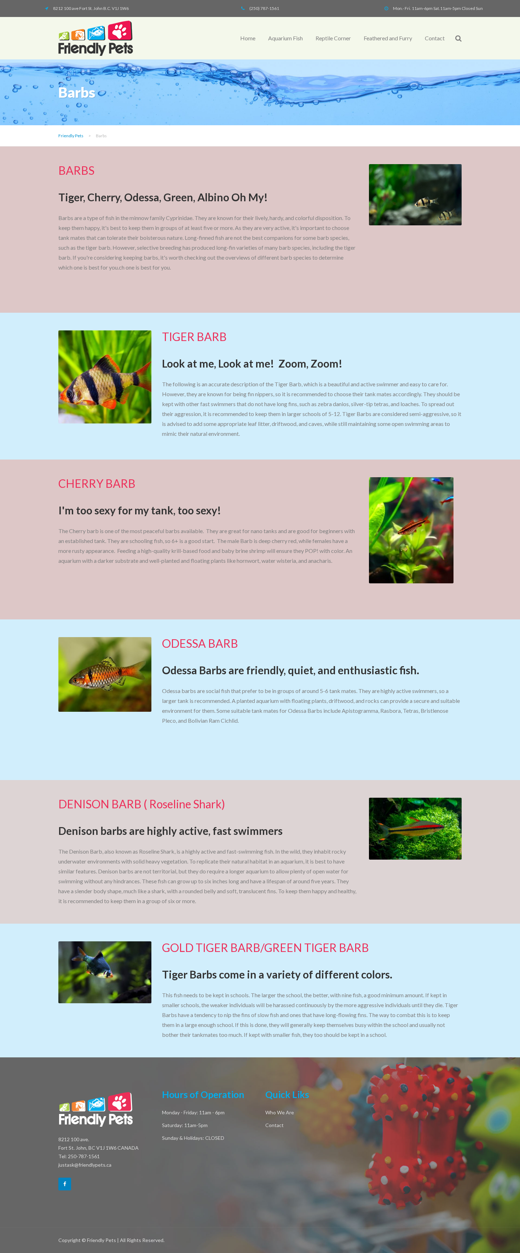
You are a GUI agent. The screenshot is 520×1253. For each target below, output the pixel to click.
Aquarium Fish (285, 38)
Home (247, 38)
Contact (435, 38)
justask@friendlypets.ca (84, 1165)
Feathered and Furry (388, 38)
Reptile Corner (333, 38)
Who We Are (279, 1112)
